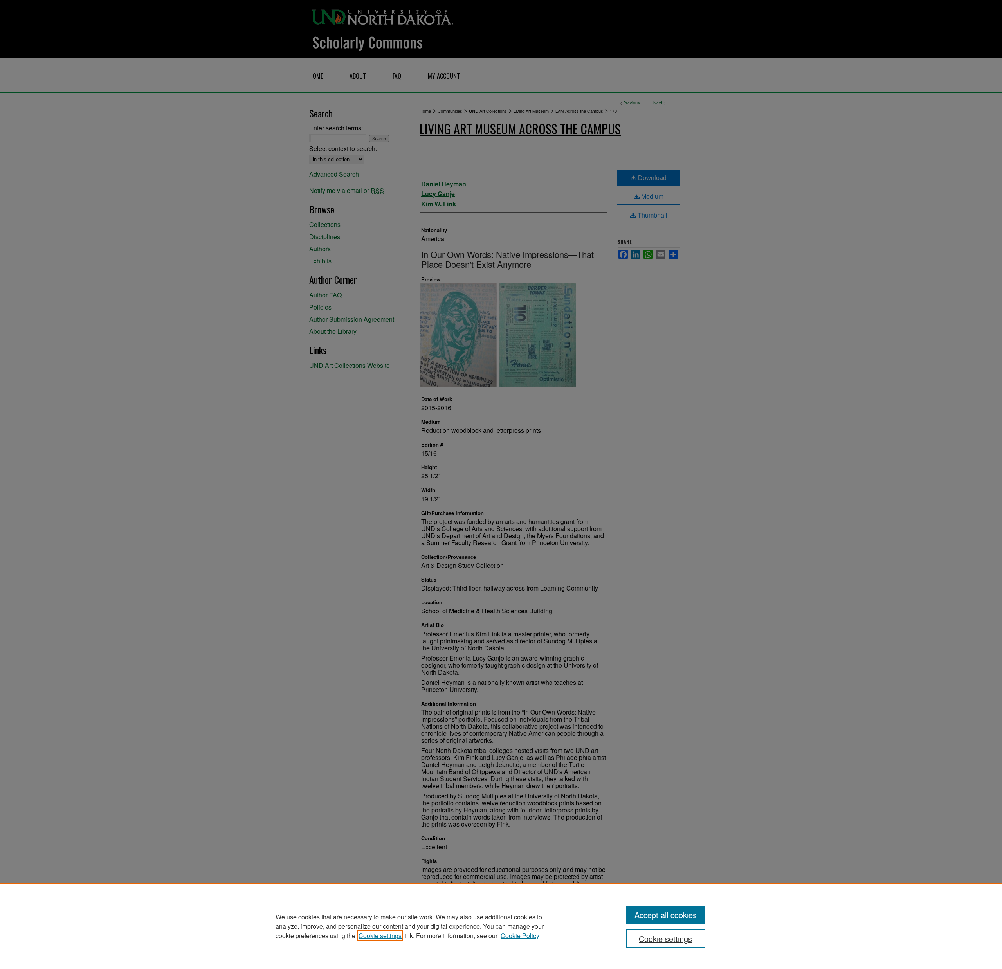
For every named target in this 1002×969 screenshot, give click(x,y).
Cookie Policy (520, 935)
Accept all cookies (665, 914)
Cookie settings (380, 935)
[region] (501, 926)
